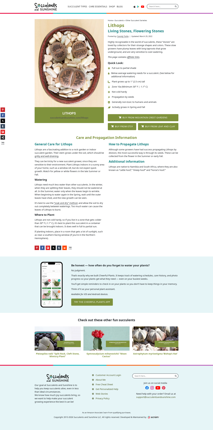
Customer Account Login (108, 375)
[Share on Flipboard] (48, 248)
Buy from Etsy (123, 126)
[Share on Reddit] (64, 248)
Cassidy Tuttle (123, 36)
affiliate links (133, 57)
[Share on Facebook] (42, 248)
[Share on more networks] (3, 137)
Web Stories (102, 393)
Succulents (119, 20)
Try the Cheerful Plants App (92, 301)
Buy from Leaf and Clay (159, 126)
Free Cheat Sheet (104, 384)
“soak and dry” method (65, 203)
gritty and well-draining (46, 156)
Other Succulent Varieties (136, 20)
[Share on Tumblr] (59, 248)
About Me (101, 379)
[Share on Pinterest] (37, 248)
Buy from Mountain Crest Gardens (144, 117)
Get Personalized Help (107, 389)
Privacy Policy (102, 398)
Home (110, 20)
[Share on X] (53, 248)
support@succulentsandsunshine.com (156, 397)
